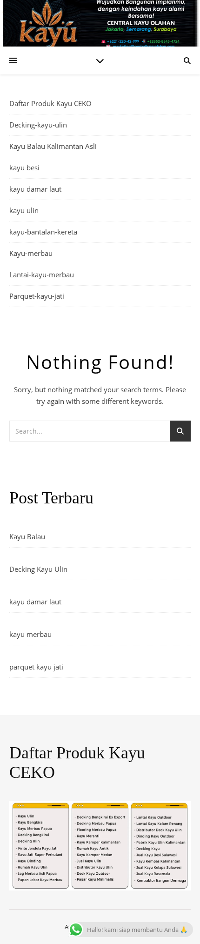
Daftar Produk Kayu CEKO (50, 103)
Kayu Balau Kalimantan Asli (53, 146)
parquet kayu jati (36, 666)
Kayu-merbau (31, 253)
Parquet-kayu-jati (36, 296)
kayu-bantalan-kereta (43, 231)
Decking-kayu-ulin (38, 124)
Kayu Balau (27, 536)
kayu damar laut (35, 189)
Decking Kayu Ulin (38, 569)
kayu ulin (24, 210)
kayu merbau (30, 634)
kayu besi (24, 167)
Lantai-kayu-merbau (41, 274)
